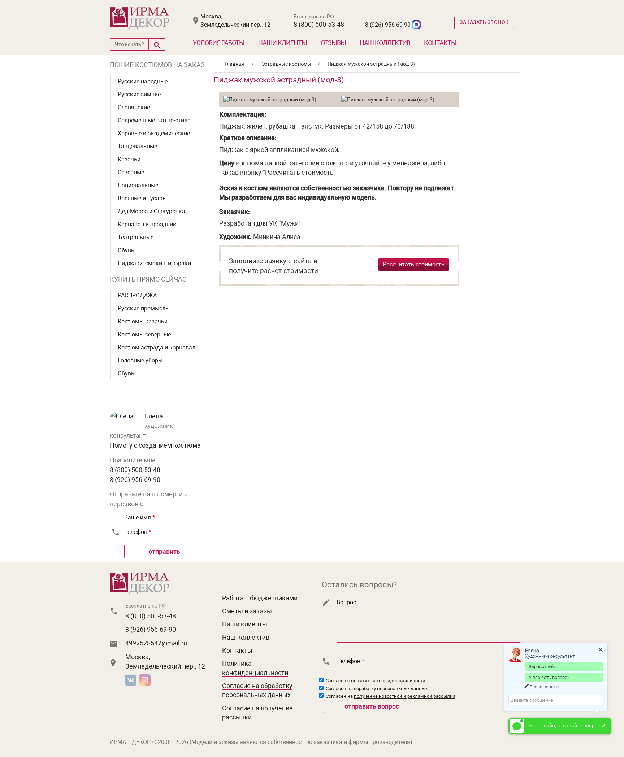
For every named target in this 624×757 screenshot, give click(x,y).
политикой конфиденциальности (388, 680)
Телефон (137, 531)
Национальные (138, 185)
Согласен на (376, 688)
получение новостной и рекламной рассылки (404, 696)
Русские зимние (139, 94)
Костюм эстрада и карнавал (156, 347)
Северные (131, 172)
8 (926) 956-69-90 (388, 24)
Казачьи (129, 159)
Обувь (126, 250)
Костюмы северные (144, 334)
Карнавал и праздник (147, 224)
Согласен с (375, 680)
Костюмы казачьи (143, 321)
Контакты (440, 43)
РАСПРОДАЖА (137, 295)
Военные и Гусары (142, 198)
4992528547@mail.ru (156, 643)
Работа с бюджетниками (260, 598)
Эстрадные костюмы (286, 64)
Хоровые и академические (154, 133)
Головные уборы (140, 360)
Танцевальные (137, 146)
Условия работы (218, 43)
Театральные (135, 237)
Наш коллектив (385, 43)
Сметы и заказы (247, 611)
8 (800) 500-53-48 (319, 24)
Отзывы (333, 43)
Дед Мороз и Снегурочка (151, 211)
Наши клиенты (282, 43)
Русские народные (143, 81)
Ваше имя (139, 517)
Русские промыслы (144, 308)
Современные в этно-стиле (154, 120)
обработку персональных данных (391, 688)
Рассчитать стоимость (414, 264)
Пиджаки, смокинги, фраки (154, 263)
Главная (234, 64)
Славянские (134, 107)
